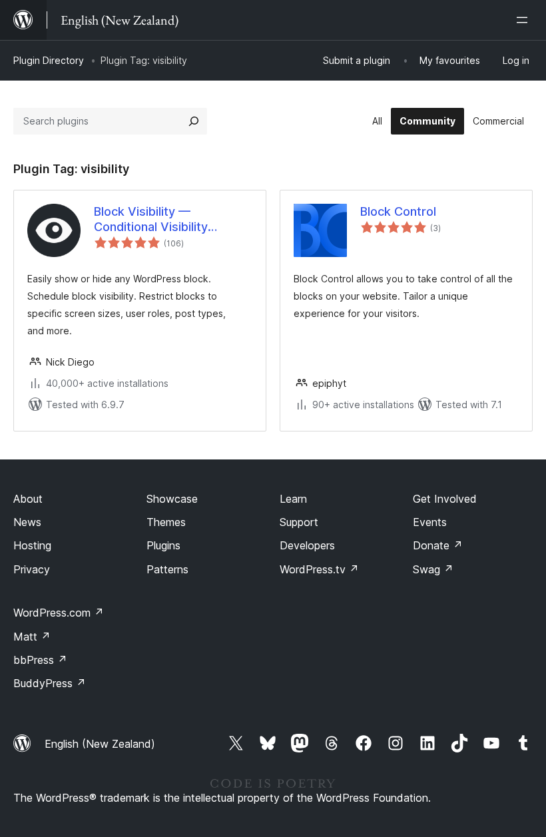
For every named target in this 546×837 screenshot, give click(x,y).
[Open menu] (524, 20)
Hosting (32, 545)
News (27, 522)
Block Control (398, 211)
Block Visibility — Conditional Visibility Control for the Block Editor (171, 219)
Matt (32, 636)
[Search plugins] (193, 121)
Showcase (172, 498)
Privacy (31, 569)
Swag (433, 569)
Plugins (163, 545)
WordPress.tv (319, 569)
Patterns (167, 569)
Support (299, 522)
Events (430, 522)
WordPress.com (58, 612)
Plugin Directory (48, 60)
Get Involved (445, 498)
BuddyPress (49, 683)
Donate (438, 545)
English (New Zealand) (100, 743)
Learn (293, 498)
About (28, 498)
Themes (166, 522)
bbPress (40, 660)
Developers (307, 545)
